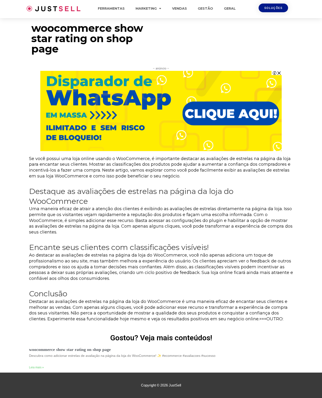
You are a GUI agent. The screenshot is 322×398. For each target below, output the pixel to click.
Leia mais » (36, 367)
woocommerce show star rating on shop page (70, 349)
